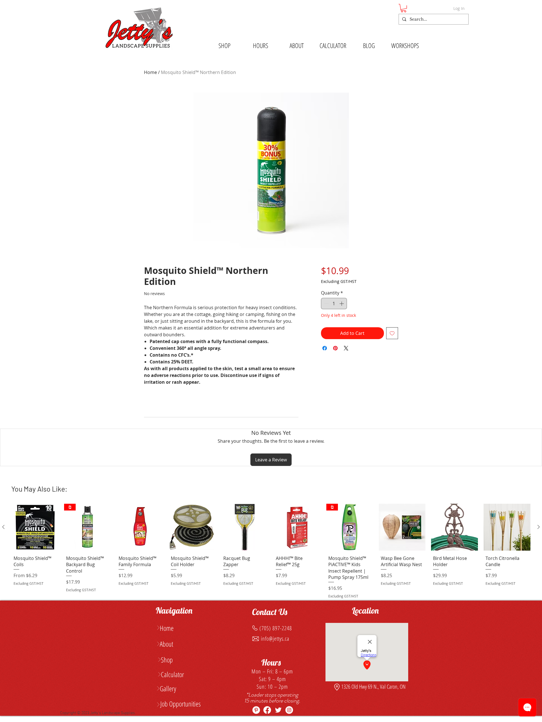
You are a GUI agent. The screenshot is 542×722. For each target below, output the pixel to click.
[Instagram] (289, 710)
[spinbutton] (334, 303)
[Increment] (342, 303)
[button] (403, 8)
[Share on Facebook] (324, 348)
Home (150, 72)
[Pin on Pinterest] (335, 348)
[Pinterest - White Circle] (256, 710)
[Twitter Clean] (278, 710)
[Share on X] (346, 348)
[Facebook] (267, 710)
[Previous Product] (3, 526)
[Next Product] (538, 526)
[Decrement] (326, 303)
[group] (271, 552)
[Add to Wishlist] (392, 333)
